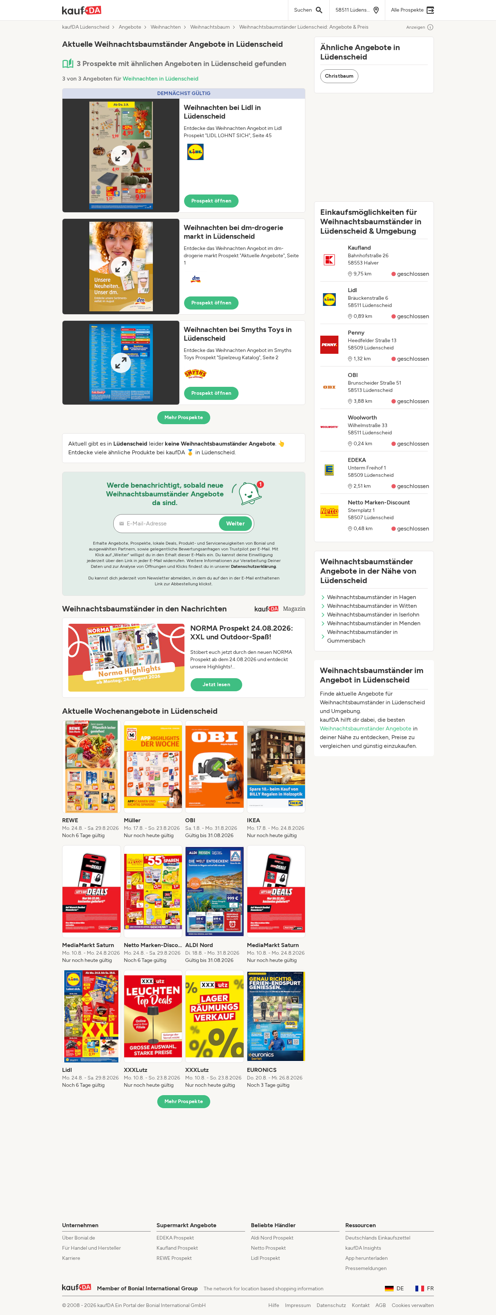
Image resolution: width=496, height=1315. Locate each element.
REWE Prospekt (174, 1258)
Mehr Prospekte (183, 417)
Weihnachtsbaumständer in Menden (373, 623)
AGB (380, 1305)
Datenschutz (331, 1305)
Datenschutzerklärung (253, 566)
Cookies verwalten (413, 1305)
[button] (183, 150)
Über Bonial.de (78, 1238)
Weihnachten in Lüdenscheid (160, 78)
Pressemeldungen (366, 1268)
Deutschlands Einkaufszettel (377, 1238)
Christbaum (339, 76)
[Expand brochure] (120, 155)
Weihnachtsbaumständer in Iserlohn (373, 614)
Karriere (71, 1258)
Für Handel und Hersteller (91, 1248)
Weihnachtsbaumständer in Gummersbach (362, 636)
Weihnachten (166, 27)
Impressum (298, 1305)
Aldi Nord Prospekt (272, 1238)
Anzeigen (415, 27)
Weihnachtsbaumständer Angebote (365, 728)
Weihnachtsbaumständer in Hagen (371, 597)
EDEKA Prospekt (175, 1238)
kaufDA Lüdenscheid (85, 27)
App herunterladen (366, 1258)
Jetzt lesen (216, 684)
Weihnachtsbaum (210, 27)
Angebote (130, 27)
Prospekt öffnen (211, 201)
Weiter (235, 523)
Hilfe (273, 1305)
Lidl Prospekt (265, 1258)
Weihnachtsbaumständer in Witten (372, 605)
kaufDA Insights (363, 1248)
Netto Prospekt (268, 1248)
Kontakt (361, 1305)
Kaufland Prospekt (177, 1248)
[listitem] (91, 779)
